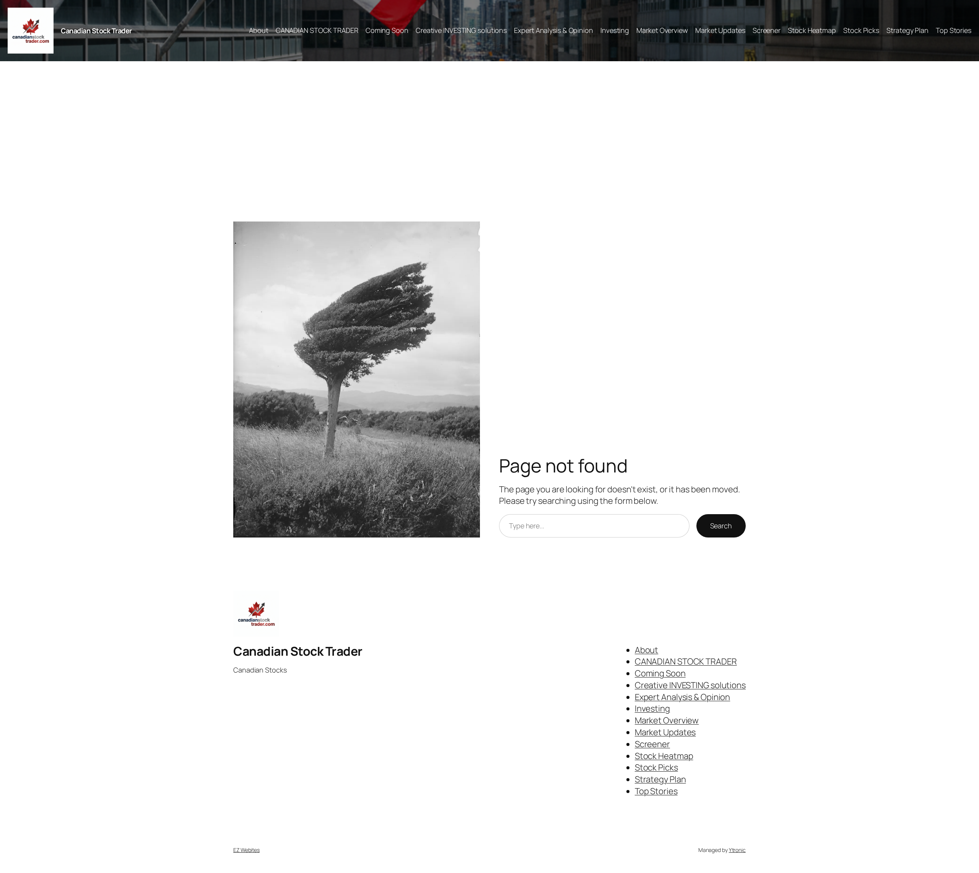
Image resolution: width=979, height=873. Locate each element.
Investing (614, 30)
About (258, 30)
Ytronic (737, 849)
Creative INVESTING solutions (461, 30)
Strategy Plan (907, 30)
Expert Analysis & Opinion (553, 30)
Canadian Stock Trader (96, 30)
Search (721, 525)
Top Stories (953, 30)
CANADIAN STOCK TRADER (317, 30)
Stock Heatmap (812, 30)
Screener (767, 30)
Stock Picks (861, 30)
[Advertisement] (489, 141)
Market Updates (720, 30)
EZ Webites (246, 849)
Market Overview (662, 30)
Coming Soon (387, 30)
